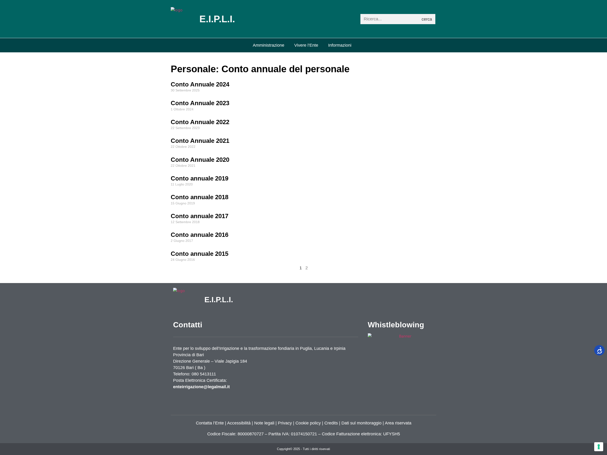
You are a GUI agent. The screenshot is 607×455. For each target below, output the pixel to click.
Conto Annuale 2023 (200, 103)
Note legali (264, 423)
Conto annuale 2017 (199, 216)
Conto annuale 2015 (199, 253)
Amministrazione (268, 45)
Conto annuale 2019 (199, 178)
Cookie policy (308, 423)
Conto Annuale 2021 (200, 140)
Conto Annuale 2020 (200, 159)
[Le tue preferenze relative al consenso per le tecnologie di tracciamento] (598, 446)
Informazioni (339, 45)
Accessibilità (239, 423)
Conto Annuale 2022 (200, 122)
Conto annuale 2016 (199, 234)
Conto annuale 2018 (199, 197)
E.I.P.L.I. (218, 299)
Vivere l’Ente (306, 45)
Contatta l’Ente (210, 423)
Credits (331, 423)
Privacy (284, 423)
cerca (427, 19)
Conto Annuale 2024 (200, 84)
